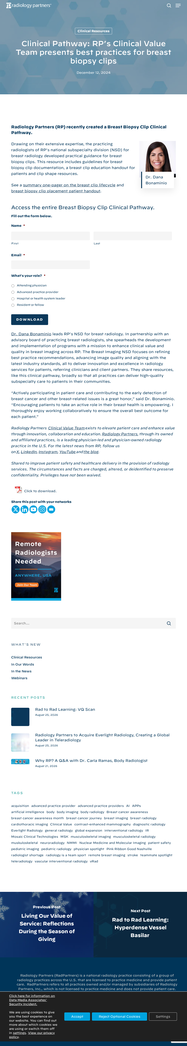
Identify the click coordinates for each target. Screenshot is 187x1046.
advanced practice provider (53, 806)
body (51, 812)
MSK (64, 836)
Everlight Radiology (27, 830)
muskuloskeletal (24, 843)
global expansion (88, 830)
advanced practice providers (101, 806)
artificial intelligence (27, 812)
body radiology (92, 812)
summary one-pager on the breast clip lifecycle (69, 185)
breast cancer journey (84, 818)
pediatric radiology (56, 849)
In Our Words (22, 664)
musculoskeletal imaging (91, 836)
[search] (169, 5)
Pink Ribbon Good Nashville (129, 849)
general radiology (59, 830)
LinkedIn (29, 452)
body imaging (67, 812)
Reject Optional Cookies (119, 1016)
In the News (21, 671)
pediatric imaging (25, 849)
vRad (94, 861)
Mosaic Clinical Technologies (34, 836)
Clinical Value (61, 824)
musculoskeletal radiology (134, 836)
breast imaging (116, 818)
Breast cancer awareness (127, 812)
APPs (136, 806)
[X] (16, 509)
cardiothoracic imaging (29, 824)
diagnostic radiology (149, 824)
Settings (163, 1016)
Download (29, 319)
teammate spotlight (156, 855)
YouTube (67, 452)
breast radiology (143, 818)
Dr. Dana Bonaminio (31, 334)
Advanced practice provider (37, 291)
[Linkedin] (25, 509)
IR (147, 830)
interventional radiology (123, 830)
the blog (90, 452)
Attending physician (32, 285)
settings (19, 1033)
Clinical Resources (93, 31)
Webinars (19, 678)
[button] (178, 5)
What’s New (26, 644)
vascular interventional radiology (61, 861)
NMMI (72, 843)
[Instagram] (42, 509)
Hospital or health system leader (41, 298)
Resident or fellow (30, 304)
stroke (132, 855)
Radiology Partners (120, 434)
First (14, 243)
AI (128, 806)
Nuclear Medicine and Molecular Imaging (112, 843)
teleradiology (21, 861)
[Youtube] (33, 509)
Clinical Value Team (66, 428)
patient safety (159, 843)
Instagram (48, 452)
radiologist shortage (27, 855)
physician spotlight (89, 849)
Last (97, 243)
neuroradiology (52, 843)
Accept (77, 1016)
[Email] (51, 509)
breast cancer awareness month (37, 818)
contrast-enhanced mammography (102, 824)
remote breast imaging (106, 855)
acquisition (20, 806)
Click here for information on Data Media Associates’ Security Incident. (32, 1000)
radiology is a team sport (66, 855)
